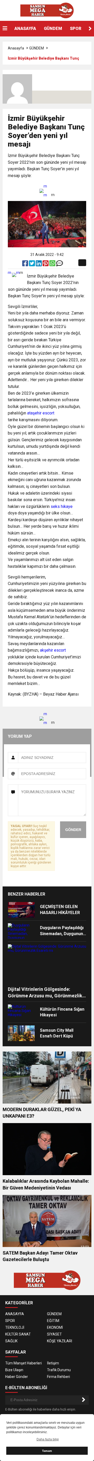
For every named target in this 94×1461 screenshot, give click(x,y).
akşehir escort (53, 650)
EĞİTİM (53, 1321)
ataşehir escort (40, 413)
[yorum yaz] (59, 264)
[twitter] (32, 264)
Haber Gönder (16, 1377)
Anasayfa (16, 48)
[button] (90, 28)
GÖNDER (73, 830)
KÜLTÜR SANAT (18, 1334)
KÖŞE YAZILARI (59, 1341)
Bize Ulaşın (14, 1370)
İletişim (53, 1363)
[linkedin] (39, 264)
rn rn (45, 190)
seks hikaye (62, 506)
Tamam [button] (47, 1450)
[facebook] (25, 264)
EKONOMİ (55, 1327)
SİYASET (54, 1334)
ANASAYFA (25, 28)
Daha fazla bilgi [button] (48, 1439)
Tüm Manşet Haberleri (23, 1363)
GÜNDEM (53, 28)
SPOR (75, 28)
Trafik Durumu (59, 1370)
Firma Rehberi (58, 1377)
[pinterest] (46, 264)
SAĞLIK (11, 1341)
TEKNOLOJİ (14, 1327)
